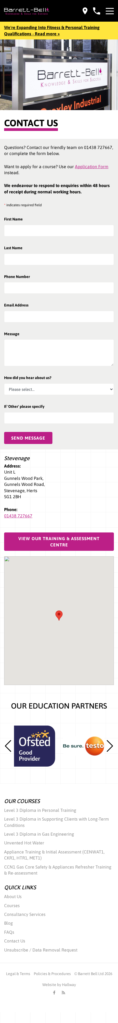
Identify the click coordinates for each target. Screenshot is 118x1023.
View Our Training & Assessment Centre (59, 541)
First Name (13, 219)
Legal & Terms (18, 974)
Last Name (13, 248)
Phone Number (17, 276)
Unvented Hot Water (24, 842)
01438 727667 (18, 515)
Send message (28, 437)
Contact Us (14, 940)
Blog (8, 923)
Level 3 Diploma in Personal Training (40, 810)
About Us (13, 896)
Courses (12, 905)
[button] (110, 746)
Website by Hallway (59, 984)
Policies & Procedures (52, 974)
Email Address (16, 305)
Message (11, 334)
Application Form (91, 166)
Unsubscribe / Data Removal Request (40, 949)
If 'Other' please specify (24, 406)
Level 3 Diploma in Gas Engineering (39, 834)
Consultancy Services (25, 914)
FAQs (9, 932)
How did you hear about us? (27, 378)
